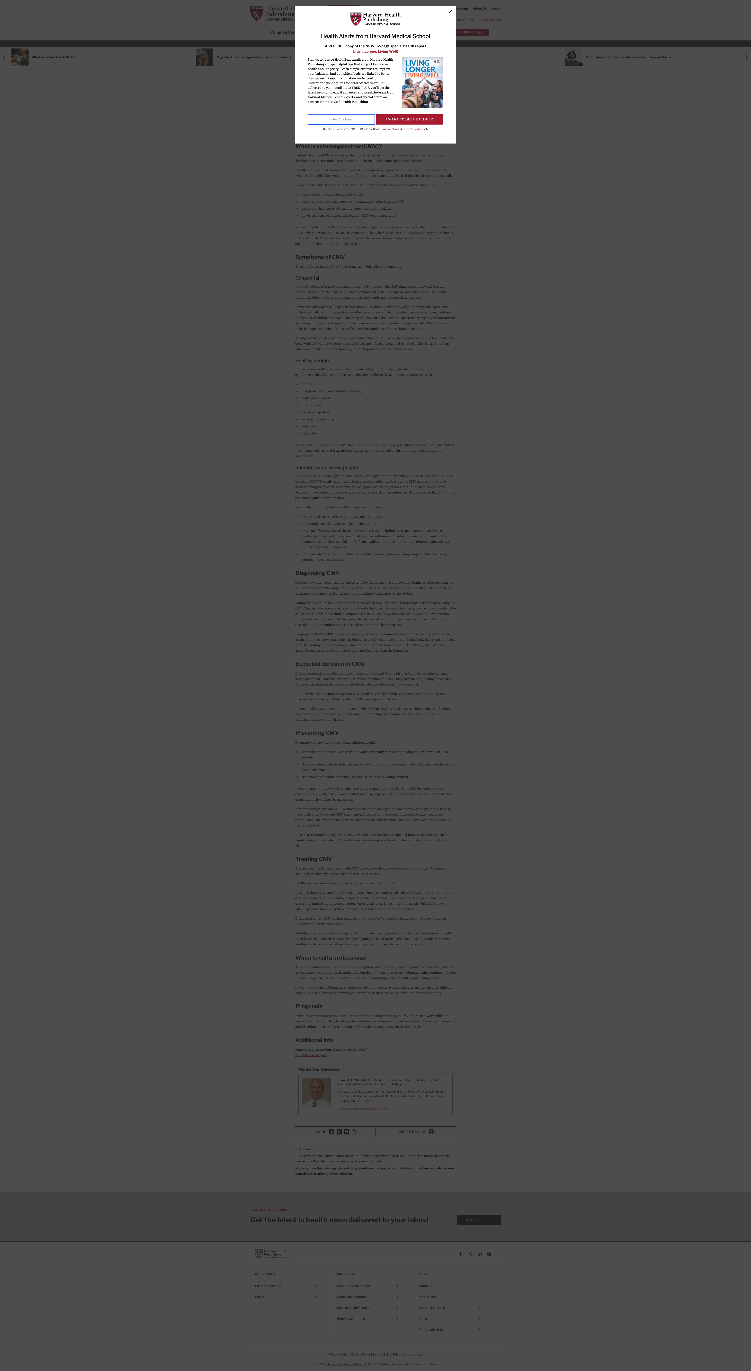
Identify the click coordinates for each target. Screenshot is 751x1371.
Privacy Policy (389, 128)
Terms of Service (411, 128)
